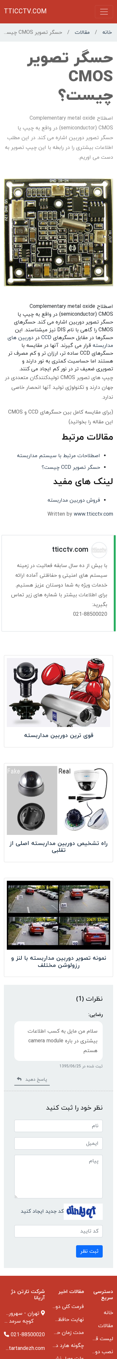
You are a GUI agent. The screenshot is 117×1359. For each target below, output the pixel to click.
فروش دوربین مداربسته (73, 500)
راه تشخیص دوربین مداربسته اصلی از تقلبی (58, 847)
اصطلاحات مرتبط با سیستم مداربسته (58, 455)
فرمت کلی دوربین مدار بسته (52, 1306)
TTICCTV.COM (25, 11)
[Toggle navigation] (104, 11)
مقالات (82, 32)
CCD (46, 337)
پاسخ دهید (34, 1079)
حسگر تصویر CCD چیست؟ (71, 467)
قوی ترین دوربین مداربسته (58, 736)
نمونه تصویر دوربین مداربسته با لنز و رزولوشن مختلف (58, 962)
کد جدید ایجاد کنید (42, 1211)
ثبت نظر (89, 1251)
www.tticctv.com (93, 514)
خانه (107, 32)
